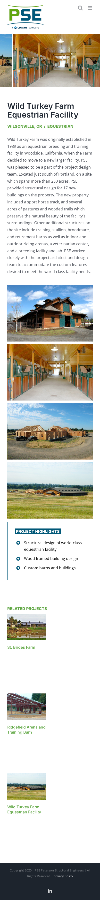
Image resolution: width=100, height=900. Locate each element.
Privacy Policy (63, 876)
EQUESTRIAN (60, 126)
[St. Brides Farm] (31, 617)
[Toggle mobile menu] (90, 7)
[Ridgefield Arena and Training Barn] (31, 696)
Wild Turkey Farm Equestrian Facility (24, 809)
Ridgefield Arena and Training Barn (26, 730)
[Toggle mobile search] (80, 7)
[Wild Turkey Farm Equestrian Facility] (31, 776)
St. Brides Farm (21, 647)
